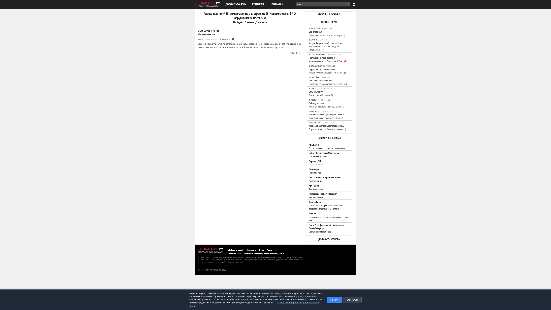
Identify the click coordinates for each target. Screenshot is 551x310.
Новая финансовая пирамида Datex (326, 104)
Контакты (251, 250)
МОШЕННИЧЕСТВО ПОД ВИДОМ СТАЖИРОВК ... (326, 46)
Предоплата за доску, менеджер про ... (327, 33)
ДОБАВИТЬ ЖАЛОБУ (236, 4)
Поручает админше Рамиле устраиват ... (328, 127)
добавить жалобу (329, 14)
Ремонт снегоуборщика (321, 93)
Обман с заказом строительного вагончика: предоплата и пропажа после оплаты (326, 205)
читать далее (295, 53)
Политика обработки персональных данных (264, 254)
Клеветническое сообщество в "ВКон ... (328, 59)
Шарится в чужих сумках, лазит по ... (327, 116)
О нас (261, 250)
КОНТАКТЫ (258, 4)
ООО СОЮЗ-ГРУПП (208, 32)
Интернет (201, 39)
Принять (334, 300)
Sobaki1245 (226, 39)
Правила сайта (234, 254)
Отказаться (352, 300)
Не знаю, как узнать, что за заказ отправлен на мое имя (329, 217)
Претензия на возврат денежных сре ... (328, 82)
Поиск (269, 250)
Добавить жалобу (236, 250)
